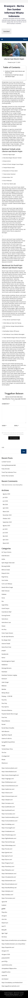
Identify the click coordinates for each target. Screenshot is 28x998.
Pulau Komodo (6, 469)
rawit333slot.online (7, 965)
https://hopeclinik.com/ (8, 947)
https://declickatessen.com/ (9, 873)
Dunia (3, 598)
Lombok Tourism (6, 461)
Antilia (3, 559)
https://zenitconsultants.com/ (9, 768)
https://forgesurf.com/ (8, 863)
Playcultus (4, 912)
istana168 (4, 975)
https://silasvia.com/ (7, 792)
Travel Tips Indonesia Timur (9, 472)
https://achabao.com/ (7, 894)
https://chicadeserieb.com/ (9, 877)
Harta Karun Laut (6, 622)
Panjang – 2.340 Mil (7, 696)
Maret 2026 (6, 511)
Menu (25, 39)
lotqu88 (4, 930)
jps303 (3, 908)
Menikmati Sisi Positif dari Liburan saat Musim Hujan (14, 75)
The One (4, 752)
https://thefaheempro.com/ (9, 782)
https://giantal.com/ (7, 852)
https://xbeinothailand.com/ (9, 771)
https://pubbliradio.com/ (8, 806)
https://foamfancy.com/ (8, 866)
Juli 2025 (5, 529)
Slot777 (4, 926)
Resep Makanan (6, 721)
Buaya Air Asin (5, 573)
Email (16, 425)
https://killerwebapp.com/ (9, 845)
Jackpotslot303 (6, 958)
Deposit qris (5, 922)
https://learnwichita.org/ (8, 842)
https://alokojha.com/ (7, 891)
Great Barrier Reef (6, 612)
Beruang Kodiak (6, 566)
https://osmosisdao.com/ (8, 814)
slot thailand (5, 979)
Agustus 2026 (6, 494)
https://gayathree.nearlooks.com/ (11, 986)
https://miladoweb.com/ (8, 831)
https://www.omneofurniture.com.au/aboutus (14, 940)
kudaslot (4, 905)
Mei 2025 (5, 536)
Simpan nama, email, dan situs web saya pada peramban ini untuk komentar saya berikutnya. (14, 433)
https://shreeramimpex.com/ (9, 796)
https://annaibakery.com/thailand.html (12, 982)
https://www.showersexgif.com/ (10, 775)
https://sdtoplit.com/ (7, 799)
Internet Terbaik (6, 643)
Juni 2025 (5, 532)
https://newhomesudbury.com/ (10, 817)
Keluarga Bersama (6, 668)
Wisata (3, 759)
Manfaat (4, 689)
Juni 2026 (5, 501)
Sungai (3, 745)
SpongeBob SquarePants (8, 742)
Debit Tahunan (5, 591)
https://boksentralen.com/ (9, 880)
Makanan (4, 685)
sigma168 (4, 901)
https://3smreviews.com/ (8, 898)
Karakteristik (5, 654)
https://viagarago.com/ (8, 778)
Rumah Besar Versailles (8, 728)
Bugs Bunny (5, 577)
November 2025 (7, 515)
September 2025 (7, 522)
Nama (4, 425)
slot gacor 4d (5, 951)
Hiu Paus (4, 629)
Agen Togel (4, 933)
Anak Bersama (5, 555)
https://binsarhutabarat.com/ (9, 884)
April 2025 (5, 539)
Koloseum (4, 678)
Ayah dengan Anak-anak (8, 562)
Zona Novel (6, 31)
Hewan (3, 626)
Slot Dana (4, 937)
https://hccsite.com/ (7, 849)
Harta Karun (5, 619)
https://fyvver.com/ (7, 859)
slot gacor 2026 (6, 954)
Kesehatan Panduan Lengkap (9, 675)
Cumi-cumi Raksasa (7, 583)
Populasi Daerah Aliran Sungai (10, 714)
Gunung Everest (6, 615)
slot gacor (4, 915)
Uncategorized (5, 756)
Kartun (3, 657)
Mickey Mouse (5, 693)
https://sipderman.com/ (8, 789)
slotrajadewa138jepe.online (9, 968)
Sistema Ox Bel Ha (7, 738)
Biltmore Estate (6, 569)
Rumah (3, 724)
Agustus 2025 (6, 525)
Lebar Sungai (5, 682)
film (3, 601)
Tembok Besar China (7, 749)
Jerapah (4, 650)
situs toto (4, 919)
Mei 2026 (5, 504)
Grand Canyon (5, 608)
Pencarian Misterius (7, 710)
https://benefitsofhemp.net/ (9, 887)
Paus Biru (4, 700)
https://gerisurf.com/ (7, 856)
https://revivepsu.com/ (8, 803)
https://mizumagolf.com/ (8, 828)
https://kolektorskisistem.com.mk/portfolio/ (13, 944)
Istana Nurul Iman (6, 647)
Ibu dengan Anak (6, 640)
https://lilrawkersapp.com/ (9, 835)
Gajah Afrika (5, 605)
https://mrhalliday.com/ (8, 824)
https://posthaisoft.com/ (8, 810)
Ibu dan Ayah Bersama (8, 636)
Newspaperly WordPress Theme (14, 995)
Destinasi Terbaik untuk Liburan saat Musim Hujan (15, 72)
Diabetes (4, 594)
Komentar (6, 404)
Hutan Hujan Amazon (7, 633)
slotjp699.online (6, 972)
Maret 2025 (6, 543)
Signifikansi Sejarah (7, 735)
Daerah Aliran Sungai (7, 587)
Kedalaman (5, 664)
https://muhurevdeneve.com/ (10, 821)
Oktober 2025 (6, 518)
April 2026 (5, 508)
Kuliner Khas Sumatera (8, 475)
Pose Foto (4, 717)
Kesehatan (4, 671)
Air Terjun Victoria (6, 552)
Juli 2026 (5, 497)
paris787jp (4, 961)
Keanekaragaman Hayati (8, 661)
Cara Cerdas (5, 580)
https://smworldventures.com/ (10, 785)
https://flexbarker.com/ (8, 870)
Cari (3, 447)
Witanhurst (5, 763)
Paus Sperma (5, 707)
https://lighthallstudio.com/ (9, 838)
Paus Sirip (4, 703)
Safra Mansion (5, 731)
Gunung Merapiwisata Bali (9, 465)
